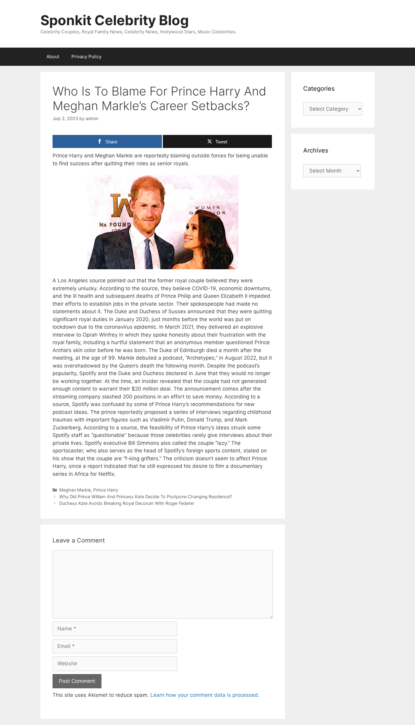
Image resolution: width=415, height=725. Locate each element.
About (52, 56)
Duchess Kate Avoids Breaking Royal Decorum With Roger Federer (126, 503)
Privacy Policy (86, 56)
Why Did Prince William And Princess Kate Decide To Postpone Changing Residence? (145, 496)
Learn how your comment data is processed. (204, 695)
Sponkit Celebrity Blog (114, 20)
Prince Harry (105, 489)
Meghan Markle (75, 489)
